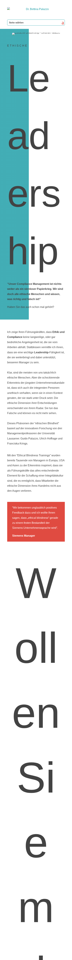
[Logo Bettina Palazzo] (36, 11)
